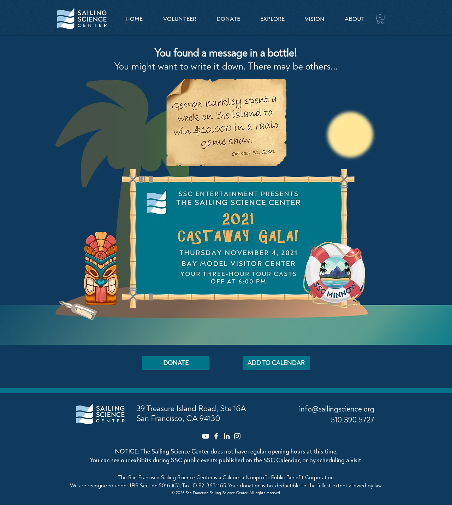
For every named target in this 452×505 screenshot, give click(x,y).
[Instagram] (237, 436)
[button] (272, 19)
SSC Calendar (281, 460)
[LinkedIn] (226, 436)
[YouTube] (205, 436)
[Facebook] (216, 436)
